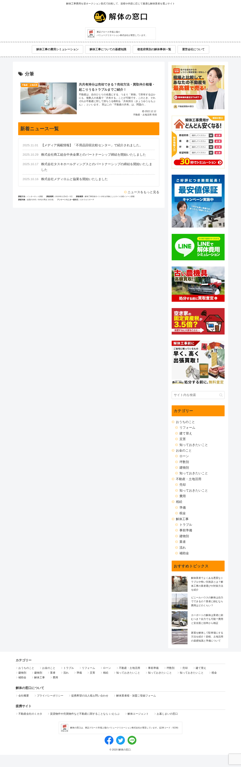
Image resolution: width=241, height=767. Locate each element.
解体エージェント (138, 713)
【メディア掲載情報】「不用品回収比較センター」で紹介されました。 (92, 145)
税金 (182, 513)
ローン (184, 456)
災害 (182, 439)
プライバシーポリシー (50, 695)
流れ (182, 547)
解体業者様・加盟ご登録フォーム (136, 695)
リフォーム (187, 427)
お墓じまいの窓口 (167, 713)
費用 (182, 496)
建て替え (185, 433)
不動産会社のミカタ (30, 713)
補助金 (184, 553)
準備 (182, 507)
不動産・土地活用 (188, 479)
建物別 (184, 467)
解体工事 (182, 519)
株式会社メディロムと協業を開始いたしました (74, 179)
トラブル (185, 524)
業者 (182, 542)
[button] (221, 395)
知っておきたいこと (193, 445)
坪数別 (184, 462)
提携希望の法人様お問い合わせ (89, 695)
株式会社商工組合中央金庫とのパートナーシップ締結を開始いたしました (93, 154)
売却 (182, 484)
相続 (179, 502)
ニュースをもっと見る (143, 192)
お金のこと (184, 450)
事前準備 (185, 530)
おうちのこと (185, 422)
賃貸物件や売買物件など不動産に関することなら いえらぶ (85, 713)
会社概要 (23, 695)
